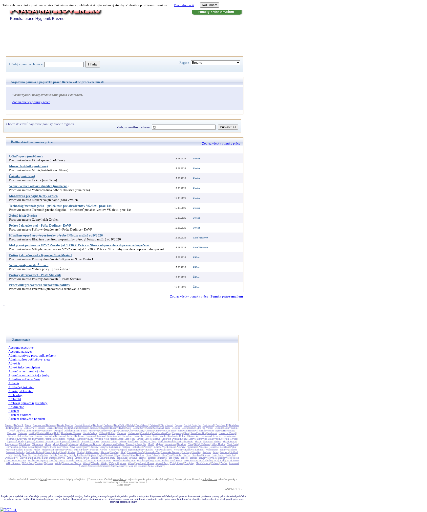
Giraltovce (159, 430)
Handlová (192, 430)
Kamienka (49, 436)
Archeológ (15, 395)
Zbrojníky (189, 463)
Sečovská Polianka (15, 452)
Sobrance (224, 452)
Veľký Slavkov (13, 463)
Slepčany (114, 452)
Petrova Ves (160, 447)
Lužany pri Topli (148, 441)
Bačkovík (18, 425)
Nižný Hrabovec (202, 444)
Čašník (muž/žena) (22, 176)
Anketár (13, 383)
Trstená (69, 460)
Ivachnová (212, 433)
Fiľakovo (93, 430)
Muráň (151, 444)
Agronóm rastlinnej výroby (26, 371)
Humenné (121, 433)
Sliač (123, 452)
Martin (198, 441)
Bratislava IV (15, 428)
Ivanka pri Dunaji (227, 433)
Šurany (111, 457)
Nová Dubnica (13, 447)
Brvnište (104, 428)
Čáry (142, 428)
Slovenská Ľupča (135, 452)
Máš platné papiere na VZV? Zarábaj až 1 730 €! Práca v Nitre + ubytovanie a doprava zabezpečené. (79, 245)
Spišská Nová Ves (22, 455)
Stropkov (196, 455)
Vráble (58, 463)
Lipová (192, 438)
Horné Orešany (90, 433)
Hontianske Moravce (71, 433)
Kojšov (70, 436)
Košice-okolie (160, 436)
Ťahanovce (122, 457)
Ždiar (113, 466)
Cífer (128, 428)
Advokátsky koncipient (24, 367)
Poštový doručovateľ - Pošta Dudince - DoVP (40, 225)
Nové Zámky (76, 447)
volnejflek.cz (119, 479)
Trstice (77, 460)
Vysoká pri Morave (144, 463)
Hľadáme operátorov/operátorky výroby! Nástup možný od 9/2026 (56, 235)
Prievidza (67, 449)
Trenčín (52, 460)
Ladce (120, 438)
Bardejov (97, 425)
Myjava (159, 444)
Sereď (63, 452)
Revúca (149, 449)
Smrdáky (196, 452)
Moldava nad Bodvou (90, 444)
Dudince (48, 430)
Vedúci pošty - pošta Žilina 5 (28, 265)
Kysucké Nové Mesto (105, 438)
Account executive (21, 347)
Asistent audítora (19, 415)
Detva (192, 428)
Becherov (108, 425)
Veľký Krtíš (219, 460)
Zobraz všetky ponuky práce (31, 102)
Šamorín (36, 457)
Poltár (233, 447)
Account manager (20, 351)
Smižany (186, 452)
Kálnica (38, 436)
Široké (70, 457)
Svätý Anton (218, 455)
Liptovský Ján (51, 441)
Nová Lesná (28, 447)
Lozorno (105, 441)
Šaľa (28, 457)
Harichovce (228, 430)
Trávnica (212, 457)
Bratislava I (208, 425)
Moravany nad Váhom (114, 444)
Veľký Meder (232, 460)
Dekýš (185, 428)
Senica (55, 452)
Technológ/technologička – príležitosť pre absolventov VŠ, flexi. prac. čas (60, 206)
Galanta (123, 430)
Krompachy (50, 438)
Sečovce (233, 449)
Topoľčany (174, 457)
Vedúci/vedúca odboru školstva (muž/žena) (38, 186)
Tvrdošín (117, 460)
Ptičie (77, 449)
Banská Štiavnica (83, 425)
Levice (140, 438)
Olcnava (103, 447)
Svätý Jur (230, 455)
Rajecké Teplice (127, 449)
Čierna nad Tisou (161, 428)
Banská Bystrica (65, 425)
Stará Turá (167, 455)
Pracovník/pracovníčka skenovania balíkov (39, 285)
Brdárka (41, 428)
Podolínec (203, 447)
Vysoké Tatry (162, 463)
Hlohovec (22, 433)
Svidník (9, 457)
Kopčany (100, 436)
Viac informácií (184, 5)
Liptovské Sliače (15, 441)
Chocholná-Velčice (161, 433)
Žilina (150, 466)
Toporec (184, 457)
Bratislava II (221, 425)
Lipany (183, 438)
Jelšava (29, 436)
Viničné (39, 463)
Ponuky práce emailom (227, 296)
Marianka (188, 441)
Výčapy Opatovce (117, 463)
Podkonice (192, 447)
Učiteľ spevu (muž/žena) (26, 156)
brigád (44, 479)
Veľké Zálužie (205, 460)
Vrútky (104, 463)
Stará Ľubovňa (153, 455)
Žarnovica (104, 466)
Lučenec (123, 441)
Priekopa (57, 449)
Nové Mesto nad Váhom (56, 447)
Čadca (136, 428)
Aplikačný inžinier (21, 387)
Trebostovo (233, 457)
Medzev (217, 441)
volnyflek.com (210, 479)
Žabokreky (92, 466)
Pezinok (171, 447)
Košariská (138, 436)
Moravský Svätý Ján (136, 444)
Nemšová (181, 444)
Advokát (14, 363)
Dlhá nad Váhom (204, 428)
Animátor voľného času (24, 379)
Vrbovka (95, 463)
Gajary (114, 430)
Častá (149, 428)
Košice (148, 436)
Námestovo (170, 444)
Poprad (9, 449)
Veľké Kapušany (145, 460)
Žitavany (159, 466)
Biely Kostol (166, 425)
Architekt (14, 399)
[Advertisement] (96, 40)
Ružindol (199, 449)
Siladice (71, 452)
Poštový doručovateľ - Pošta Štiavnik (35, 275)
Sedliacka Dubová (35, 452)
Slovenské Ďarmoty (171, 452)
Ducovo (39, 430)
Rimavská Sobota (163, 449)
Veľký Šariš (28, 463)
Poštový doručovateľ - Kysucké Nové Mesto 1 (40, 255)
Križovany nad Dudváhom (30, 438)
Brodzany (94, 428)
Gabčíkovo (104, 430)
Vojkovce (48, 463)
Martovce (207, 441)
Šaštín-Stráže (48, 457)
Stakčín (125, 455)
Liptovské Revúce (228, 438)
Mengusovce (11, 444)
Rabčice (103, 449)
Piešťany (180, 447)
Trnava (60, 460)
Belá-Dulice (120, 425)
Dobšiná (219, 428)
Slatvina (105, 452)
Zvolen (223, 463)
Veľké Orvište (161, 460)
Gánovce (132, 430)
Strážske (177, 455)
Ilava (186, 433)
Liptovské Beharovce (207, 438)
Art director (16, 407)
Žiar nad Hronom (137, 466)
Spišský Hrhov (112, 455)
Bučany (114, 428)
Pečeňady (147, 447)
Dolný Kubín (230, 428)
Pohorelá (214, 447)
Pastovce (126, 447)
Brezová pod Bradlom (66, 428)
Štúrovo (85, 457)
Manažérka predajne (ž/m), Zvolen (33, 196)
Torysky (203, 457)
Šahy (22, 457)
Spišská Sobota (40, 455)
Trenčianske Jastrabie (15, 460)
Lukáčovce (133, 441)
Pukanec (94, 449)
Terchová (132, 457)
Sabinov (224, 449)
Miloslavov (37, 444)
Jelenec (21, 436)
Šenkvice (60, 457)
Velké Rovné (176, 460)
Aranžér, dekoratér (20, 391)
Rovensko (179, 449)
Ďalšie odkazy (123, 484)
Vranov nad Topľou (71, 463)
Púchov (84, 449)
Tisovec (142, 457)
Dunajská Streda (79, 430)
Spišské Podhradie (78, 455)
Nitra (190, 444)
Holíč (57, 433)
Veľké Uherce (190, 460)
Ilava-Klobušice (198, 433)
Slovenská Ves (152, 452)
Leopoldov (130, 438)
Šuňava (103, 457)
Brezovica (83, 428)
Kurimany (82, 438)
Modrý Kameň (60, 444)
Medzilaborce (229, 441)
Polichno (224, 447)
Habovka (182, 430)
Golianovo (171, 430)
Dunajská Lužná (62, 430)
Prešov (37, 449)
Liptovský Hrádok (34, 441)
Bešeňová (154, 425)
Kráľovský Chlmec (177, 436)
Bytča (122, 428)
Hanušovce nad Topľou (210, 430)
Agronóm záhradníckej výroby (28, 375)
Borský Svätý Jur (192, 425)
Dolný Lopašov (16, 430)
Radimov (113, 449)
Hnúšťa (32, 433)
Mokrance (73, 444)
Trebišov (222, 457)
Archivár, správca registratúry (27, 403)
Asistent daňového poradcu (26, 419)
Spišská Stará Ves (58, 455)
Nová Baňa (232, 444)
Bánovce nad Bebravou (44, 425)
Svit (16, 457)
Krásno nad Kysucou (211, 436)
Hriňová (103, 433)
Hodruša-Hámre (45, 433)
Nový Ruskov (91, 447)
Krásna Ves (193, 436)
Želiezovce (122, 466)
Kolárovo (79, 436)
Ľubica (113, 441)
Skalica (80, 452)
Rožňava (189, 449)
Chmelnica (145, 433)
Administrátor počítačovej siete (29, 359)
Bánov (28, 425)
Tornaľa (193, 457)
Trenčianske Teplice (37, 460)
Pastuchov (137, 447)
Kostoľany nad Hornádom (119, 436)
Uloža (126, 460)
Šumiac (94, 457)
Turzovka (106, 460)
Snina (215, 452)
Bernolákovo (141, 425)
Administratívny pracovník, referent (32, 355)
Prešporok (47, 449)
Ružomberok (212, 449)
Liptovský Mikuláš (69, 441)
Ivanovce (12, 436)
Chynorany (177, 433)
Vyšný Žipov (176, 463)
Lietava (156, 438)
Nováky (39, 447)
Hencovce (11, 433)
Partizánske (114, 447)
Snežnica (207, 452)
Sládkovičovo (92, 452)
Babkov (9, 425)
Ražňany (140, 449)
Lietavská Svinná (170, 438)
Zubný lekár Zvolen (23, 215)
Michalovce (24, 444)
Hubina (111, 433)
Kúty (90, 438)
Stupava (206, 455)
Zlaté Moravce (203, 463)
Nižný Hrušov (218, 444)
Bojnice (178, 425)
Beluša (130, 425)
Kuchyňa (71, 438)
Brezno (50, 428)
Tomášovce (161, 457)
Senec (48, 452)
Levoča (148, 438)
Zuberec (215, 463)
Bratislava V (30, 428)
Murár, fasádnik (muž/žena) (28, 166)
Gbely (141, 430)
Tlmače (151, 457)
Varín (132, 460)
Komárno (90, 436)
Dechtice (176, 428)
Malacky (178, 441)
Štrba (77, 457)
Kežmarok (60, 436)
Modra (48, 444)
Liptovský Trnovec (90, 441)
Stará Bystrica (137, 455)
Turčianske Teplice (91, 460)
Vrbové (86, 463)
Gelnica (149, 430)
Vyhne (131, 463)
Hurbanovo (133, 433)
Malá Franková (165, 441)
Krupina (61, 438)
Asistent (13, 411)
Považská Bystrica (23, 449)
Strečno (186, 455)
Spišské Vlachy (96, 455)
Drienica (29, 430)
